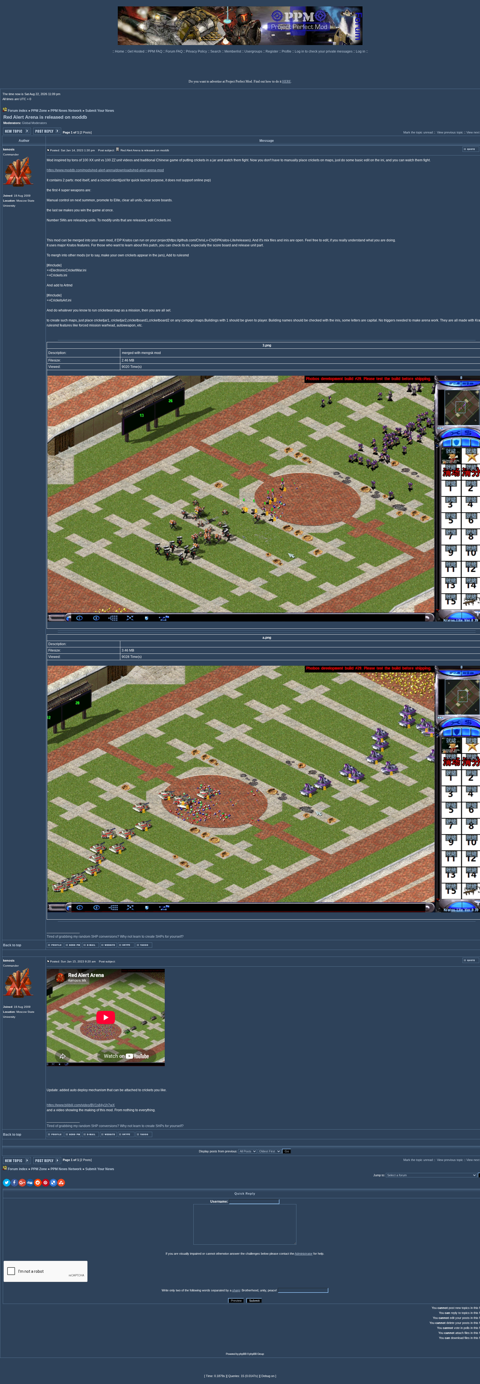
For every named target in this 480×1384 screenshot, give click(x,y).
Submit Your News (99, 111)
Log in (360, 51)
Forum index (18, 111)
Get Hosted (136, 51)
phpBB (242, 1353)
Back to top (12, 945)
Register (272, 51)
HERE (286, 81)
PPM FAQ (155, 51)
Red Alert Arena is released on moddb (45, 117)
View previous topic (450, 132)
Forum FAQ (174, 51)
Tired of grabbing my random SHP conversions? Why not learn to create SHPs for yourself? (115, 937)
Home (120, 51)
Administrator (303, 1253)
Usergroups (253, 51)
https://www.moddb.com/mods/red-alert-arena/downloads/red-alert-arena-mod (105, 170)
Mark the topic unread (418, 132)
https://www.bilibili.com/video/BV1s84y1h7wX (81, 1105)
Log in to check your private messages (324, 51)
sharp (236, 1290)
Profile (287, 51)
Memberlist (233, 51)
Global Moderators (34, 123)
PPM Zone (39, 111)
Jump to (378, 1175)
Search (216, 51)
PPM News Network (66, 111)
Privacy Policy (197, 51)
